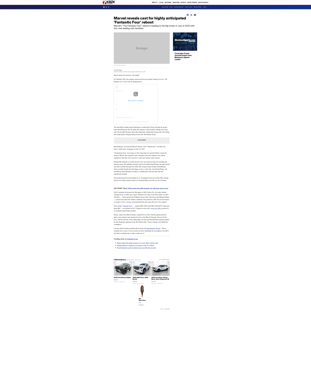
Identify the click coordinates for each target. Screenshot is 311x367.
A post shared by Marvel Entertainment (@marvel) (136, 121)
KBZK (109, 7)
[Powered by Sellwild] (167, 309)
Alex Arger (119, 70)
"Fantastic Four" (128, 206)
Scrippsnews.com (132, 239)
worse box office (156, 208)
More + (205, 7)
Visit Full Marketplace (164, 259)
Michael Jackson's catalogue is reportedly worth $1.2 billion (135, 245)
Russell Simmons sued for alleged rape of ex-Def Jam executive (136, 248)
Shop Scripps (192, 2)
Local (161, 2)
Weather (176, 2)
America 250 (165, 7)
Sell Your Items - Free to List (134, 260)
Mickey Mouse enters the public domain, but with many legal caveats (145, 188)
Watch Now (202, 2)
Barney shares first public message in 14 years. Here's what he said (137, 243)
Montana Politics (198, 7)
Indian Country (188, 7)
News (171, 7)
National (168, 2)
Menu (154, 2)
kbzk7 (104, 7)
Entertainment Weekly (153, 228)
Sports (183, 2)
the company (130, 79)
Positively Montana (178, 7)
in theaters (130, 149)
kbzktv (107, 7)
